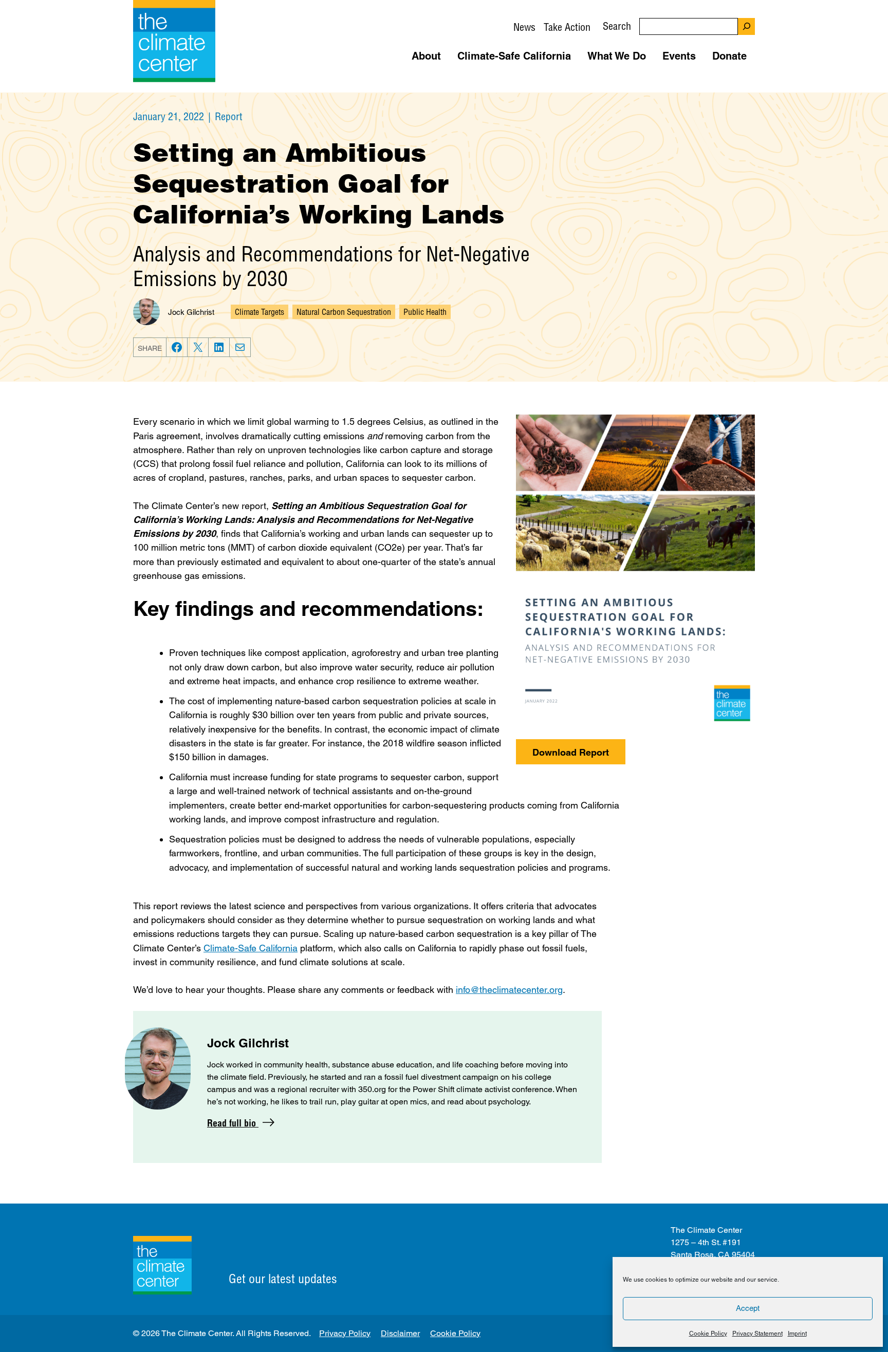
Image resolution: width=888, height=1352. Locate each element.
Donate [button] (729, 56)
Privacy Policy (345, 1333)
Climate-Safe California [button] (514, 56)
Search (617, 26)
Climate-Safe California (250, 948)
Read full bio (232, 1123)
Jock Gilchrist (191, 312)
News (524, 27)
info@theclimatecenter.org (509, 989)
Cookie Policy (708, 1333)
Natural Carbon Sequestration (344, 312)
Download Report (570, 752)
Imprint (797, 1333)
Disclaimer (400, 1333)
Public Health (425, 312)
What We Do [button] (616, 56)
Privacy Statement (757, 1333)
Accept (748, 1308)
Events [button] (679, 56)
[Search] (746, 26)
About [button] (426, 56)
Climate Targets (259, 312)
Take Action (567, 27)
